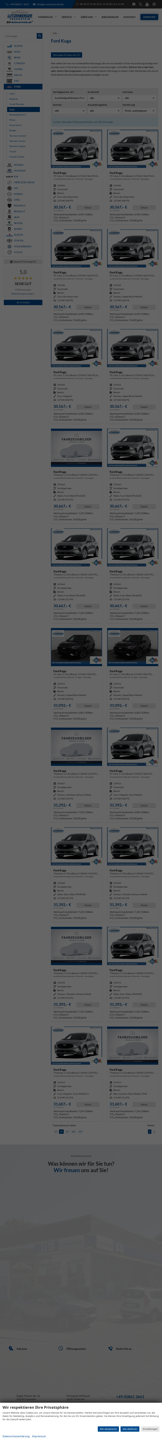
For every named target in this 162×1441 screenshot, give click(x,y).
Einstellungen (150, 1428)
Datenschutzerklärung (16, 1436)
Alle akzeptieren (108, 1428)
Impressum (39, 1436)
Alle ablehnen (130, 1428)
